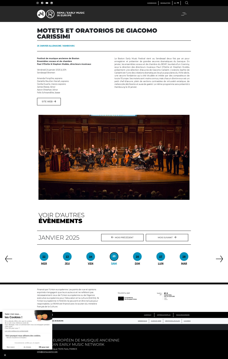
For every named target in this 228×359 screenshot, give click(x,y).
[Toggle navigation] (186, 3)
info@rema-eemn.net (47, 352)
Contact (147, 315)
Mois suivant (165, 237)
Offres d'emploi (164, 315)
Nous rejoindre (183, 315)
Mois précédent (124, 237)
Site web (47, 101)
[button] (185, 14)
